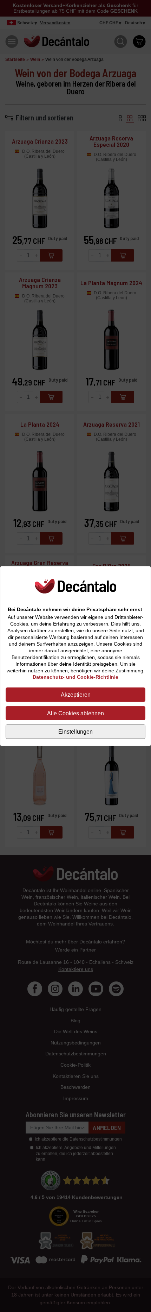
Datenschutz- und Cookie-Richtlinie (75, 677)
